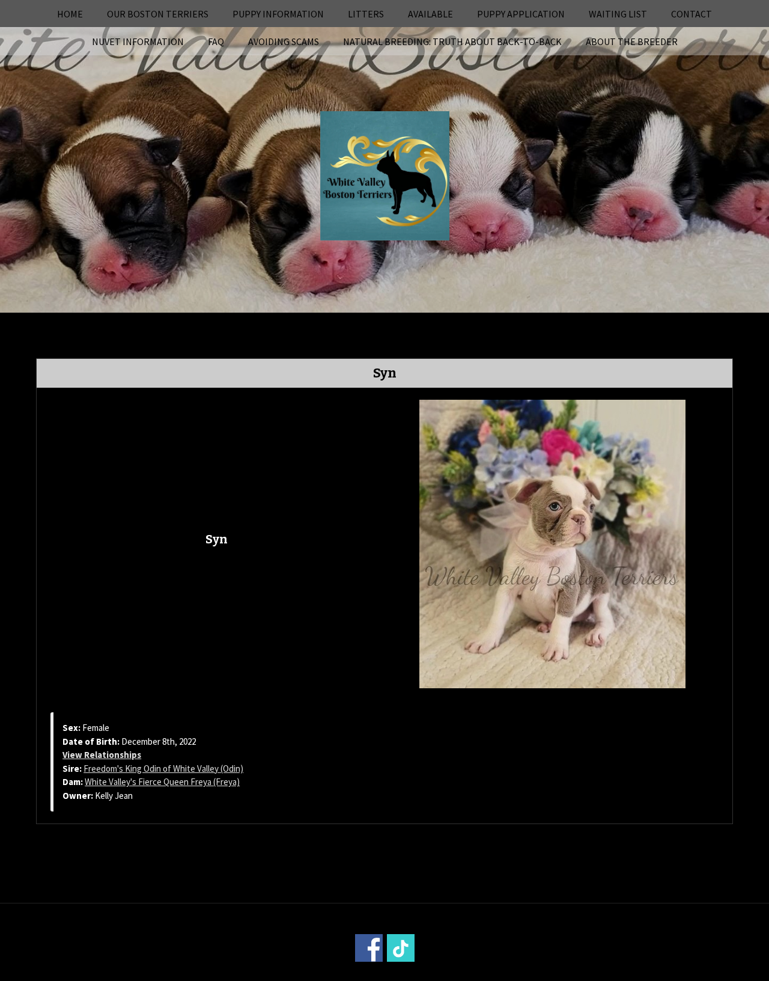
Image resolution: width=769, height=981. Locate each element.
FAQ (216, 41)
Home (70, 14)
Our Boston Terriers (157, 14)
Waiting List (618, 14)
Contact (691, 14)
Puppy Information (278, 14)
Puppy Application (521, 14)
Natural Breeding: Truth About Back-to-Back (452, 41)
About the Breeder (632, 41)
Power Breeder (451, 972)
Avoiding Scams (283, 41)
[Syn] (552, 543)
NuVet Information (138, 41)
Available (430, 14)
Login (546, 972)
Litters (366, 14)
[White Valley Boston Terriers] (384, 174)
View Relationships (101, 754)
